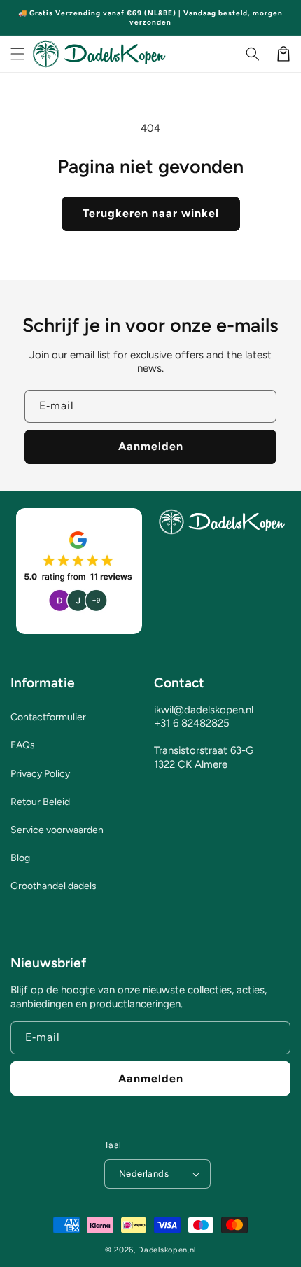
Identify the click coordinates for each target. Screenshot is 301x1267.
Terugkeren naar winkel (151, 213)
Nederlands (144, 1173)
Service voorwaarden (57, 830)
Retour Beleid (40, 802)
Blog (20, 858)
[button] (17, 53)
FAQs (22, 745)
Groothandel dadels (53, 886)
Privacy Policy (40, 774)
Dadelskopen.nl (167, 1249)
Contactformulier (48, 717)
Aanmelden (150, 446)
